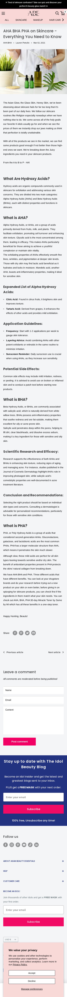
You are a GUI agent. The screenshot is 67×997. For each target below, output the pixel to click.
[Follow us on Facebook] (5, 845)
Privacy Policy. (20, 964)
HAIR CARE (55, 20)
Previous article (15, 652)
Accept (31, 973)
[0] (63, 13)
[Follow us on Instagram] (11, 845)
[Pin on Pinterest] (21, 633)
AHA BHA (7, 43)
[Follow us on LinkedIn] (36, 845)
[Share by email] (33, 633)
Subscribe (33, 809)
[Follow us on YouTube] (24, 845)
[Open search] (57, 13)
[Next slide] (62, 20)
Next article (54, 652)
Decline (32, 981)
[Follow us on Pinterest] (18, 845)
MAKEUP (38, 20)
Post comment (19, 741)
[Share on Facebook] (15, 633)
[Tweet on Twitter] (27, 633)
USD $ (8, 939)
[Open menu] (3, 13)
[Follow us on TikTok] (30, 845)
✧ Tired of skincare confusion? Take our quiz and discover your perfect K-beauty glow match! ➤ (33, 4)
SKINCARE (21, 20)
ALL (7, 20)
